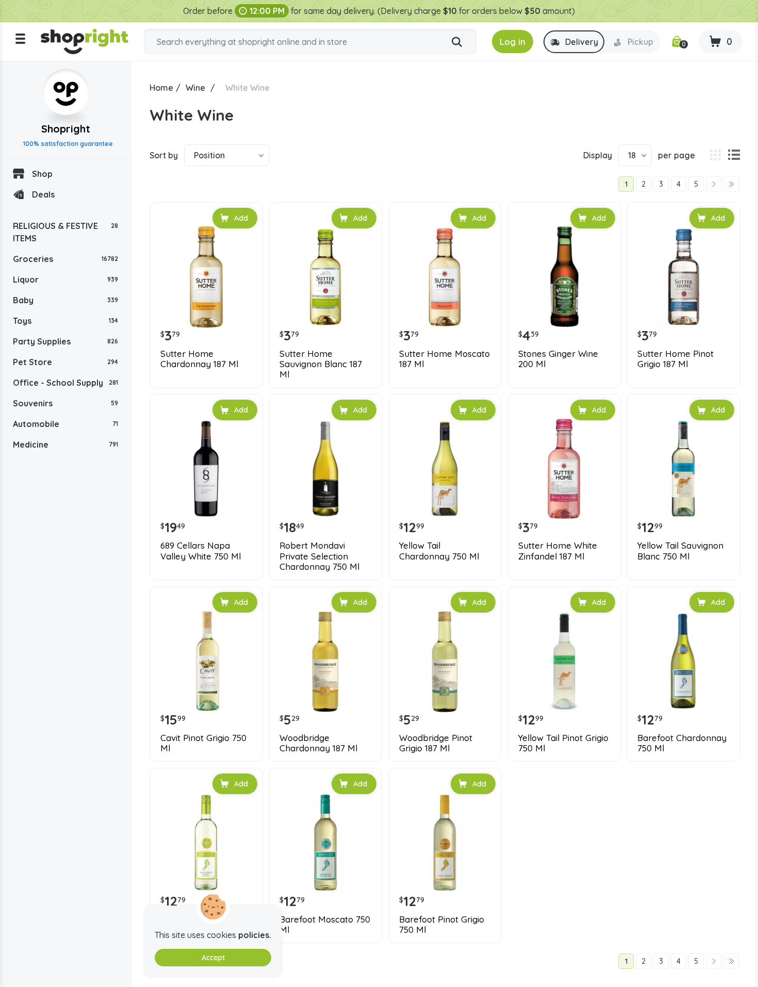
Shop (42, 174)
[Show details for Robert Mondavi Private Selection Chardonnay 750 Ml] (325, 469)
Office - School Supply (65, 382)
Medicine (65, 444)
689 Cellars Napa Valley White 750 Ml (200, 550)
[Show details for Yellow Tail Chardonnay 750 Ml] (445, 469)
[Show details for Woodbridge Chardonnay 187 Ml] (325, 661)
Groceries (65, 259)
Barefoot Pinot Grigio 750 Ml (441, 924)
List (734, 155)
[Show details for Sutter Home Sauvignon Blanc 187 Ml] (325, 277)
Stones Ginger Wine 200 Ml (558, 359)
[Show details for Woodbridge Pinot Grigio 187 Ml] (445, 661)
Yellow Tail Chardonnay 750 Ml (439, 550)
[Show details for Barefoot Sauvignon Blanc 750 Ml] (206, 843)
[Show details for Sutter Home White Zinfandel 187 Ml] (564, 469)
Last (731, 184)
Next (713, 184)
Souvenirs (65, 403)
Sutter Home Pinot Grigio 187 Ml (675, 359)
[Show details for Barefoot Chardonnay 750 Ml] (683, 661)
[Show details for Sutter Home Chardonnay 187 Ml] (206, 277)
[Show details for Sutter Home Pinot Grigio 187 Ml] (683, 277)
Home (161, 88)
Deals (43, 194)
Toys (65, 321)
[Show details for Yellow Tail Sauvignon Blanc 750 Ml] (683, 469)
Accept (213, 957)
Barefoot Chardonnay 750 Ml (682, 743)
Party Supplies (65, 341)
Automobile (65, 424)
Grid (715, 155)
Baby (65, 300)
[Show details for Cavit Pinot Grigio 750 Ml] (206, 661)
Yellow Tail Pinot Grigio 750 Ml (563, 743)
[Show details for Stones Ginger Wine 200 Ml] (564, 277)
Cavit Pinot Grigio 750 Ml (203, 743)
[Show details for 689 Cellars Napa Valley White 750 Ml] (206, 469)
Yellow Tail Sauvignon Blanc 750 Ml (680, 550)
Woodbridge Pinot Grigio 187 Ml (435, 743)
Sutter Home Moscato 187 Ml (444, 359)
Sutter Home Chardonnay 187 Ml (199, 359)
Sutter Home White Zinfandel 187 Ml (557, 550)
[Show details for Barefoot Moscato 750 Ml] (325, 843)
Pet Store (65, 362)
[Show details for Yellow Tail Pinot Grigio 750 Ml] (564, 661)
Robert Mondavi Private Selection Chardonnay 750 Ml (319, 556)
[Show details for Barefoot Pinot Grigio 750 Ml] (445, 843)
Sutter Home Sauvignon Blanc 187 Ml (320, 364)
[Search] (457, 42)
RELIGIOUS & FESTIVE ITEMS (65, 232)
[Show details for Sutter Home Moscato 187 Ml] (445, 277)
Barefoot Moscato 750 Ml (324, 924)
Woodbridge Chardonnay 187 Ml (318, 743)
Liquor (65, 279)
